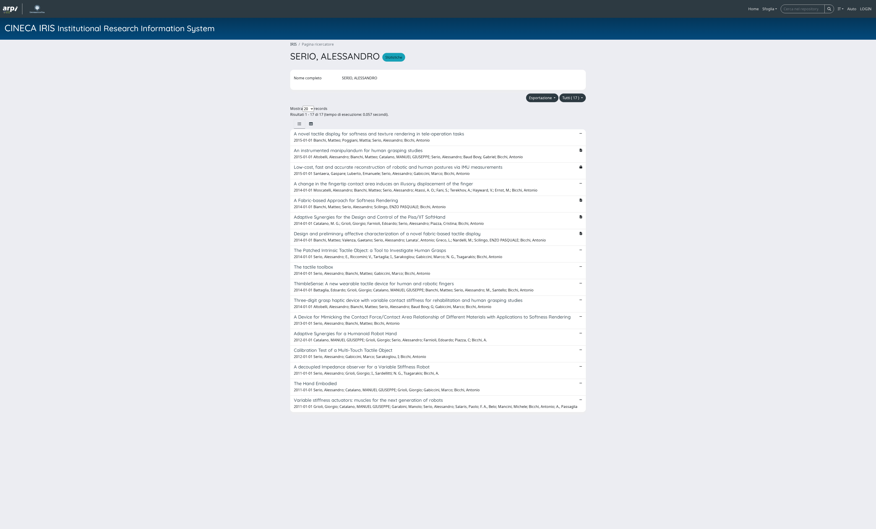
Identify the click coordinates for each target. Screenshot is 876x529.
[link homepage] (12, 8)
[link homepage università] (37, 8)
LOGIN (865, 8)
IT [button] (839, 8)
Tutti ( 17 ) (571, 97)
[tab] (299, 124)
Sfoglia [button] (768, 8)
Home (753, 8)
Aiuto (851, 8)
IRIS (293, 44)
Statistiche (393, 57)
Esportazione (541, 97)
